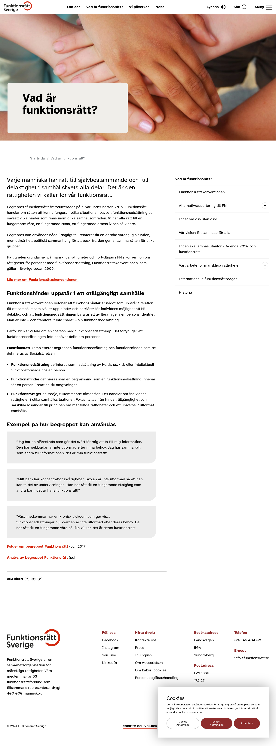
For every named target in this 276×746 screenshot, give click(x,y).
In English (143, 655)
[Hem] (18, 6)
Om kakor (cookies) (151, 670)
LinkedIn (109, 662)
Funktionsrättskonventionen (202, 192)
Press (159, 7)
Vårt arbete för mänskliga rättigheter (209, 265)
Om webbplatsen (149, 662)
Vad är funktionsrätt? (104, 7)
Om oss (74, 7)
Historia (185, 292)
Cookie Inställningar (183, 723)
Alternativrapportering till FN (203, 205)
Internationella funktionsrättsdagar (208, 279)
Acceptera (247, 723)
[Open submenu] (265, 205)
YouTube (109, 655)
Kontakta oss (145, 640)
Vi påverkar (139, 7)
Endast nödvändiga (216, 723)
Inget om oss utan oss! (198, 219)
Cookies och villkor (140, 726)
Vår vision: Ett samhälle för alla (204, 232)
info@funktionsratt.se (251, 658)
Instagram (110, 647)
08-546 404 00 (247, 640)
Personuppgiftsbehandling (156, 677)
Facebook (110, 640)
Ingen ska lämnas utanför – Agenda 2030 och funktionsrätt (217, 249)
